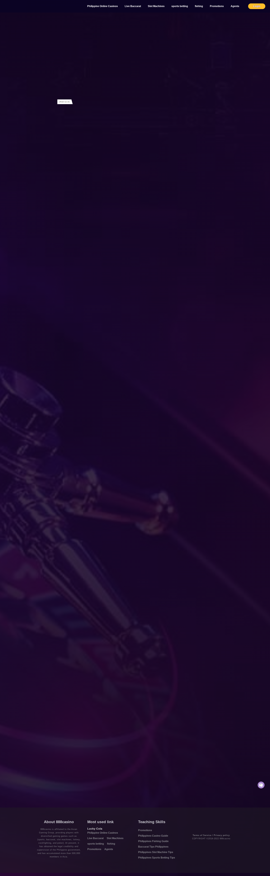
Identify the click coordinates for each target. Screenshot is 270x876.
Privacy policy (222, 835)
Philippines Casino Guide (153, 835)
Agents (235, 6)
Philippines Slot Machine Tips (155, 852)
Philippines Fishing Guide (153, 841)
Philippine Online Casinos (102, 6)
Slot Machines (156, 6)
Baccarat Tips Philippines (153, 846)
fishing (199, 6)
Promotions (217, 6)
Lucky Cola (94, 828)
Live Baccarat (133, 6)
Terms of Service (202, 835)
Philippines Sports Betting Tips (156, 857)
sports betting (179, 6)
